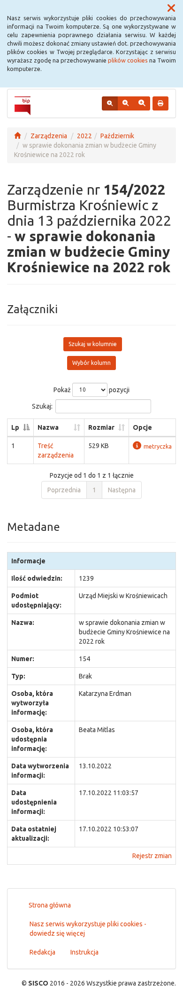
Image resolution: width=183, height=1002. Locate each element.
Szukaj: (42, 406)
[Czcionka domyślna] (110, 103)
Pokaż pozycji (91, 389)
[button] (171, 8)
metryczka (158, 446)
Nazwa (48, 427)
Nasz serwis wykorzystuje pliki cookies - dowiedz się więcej (88, 928)
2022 (84, 136)
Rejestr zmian (152, 856)
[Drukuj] (160, 103)
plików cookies (128, 60)
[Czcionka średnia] (125, 103)
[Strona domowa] (17, 136)
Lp (15, 427)
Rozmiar (101, 427)
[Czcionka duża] (141, 103)
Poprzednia (64, 490)
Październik (117, 136)
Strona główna (50, 905)
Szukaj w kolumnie (93, 344)
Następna (122, 490)
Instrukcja (84, 952)
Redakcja (42, 952)
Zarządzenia (48, 136)
